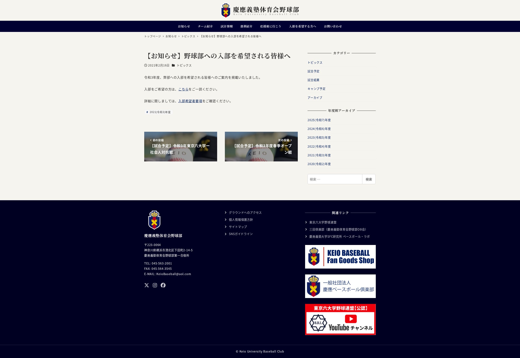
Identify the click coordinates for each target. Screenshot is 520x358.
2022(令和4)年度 (319, 146)
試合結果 (314, 80)
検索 (369, 179)
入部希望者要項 (190, 100)
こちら (183, 89)
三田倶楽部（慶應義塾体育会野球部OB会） (338, 229)
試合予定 (314, 71)
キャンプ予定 (317, 89)
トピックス (184, 65)
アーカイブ (315, 98)
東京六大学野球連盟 (322, 222)
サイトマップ (238, 227)
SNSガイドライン (241, 234)
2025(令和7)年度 (319, 120)
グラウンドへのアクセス (245, 212)
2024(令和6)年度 (319, 129)
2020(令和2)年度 (319, 164)
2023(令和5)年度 (319, 137)
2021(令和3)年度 (160, 112)
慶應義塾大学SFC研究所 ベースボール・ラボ (339, 236)
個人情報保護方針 (241, 220)
